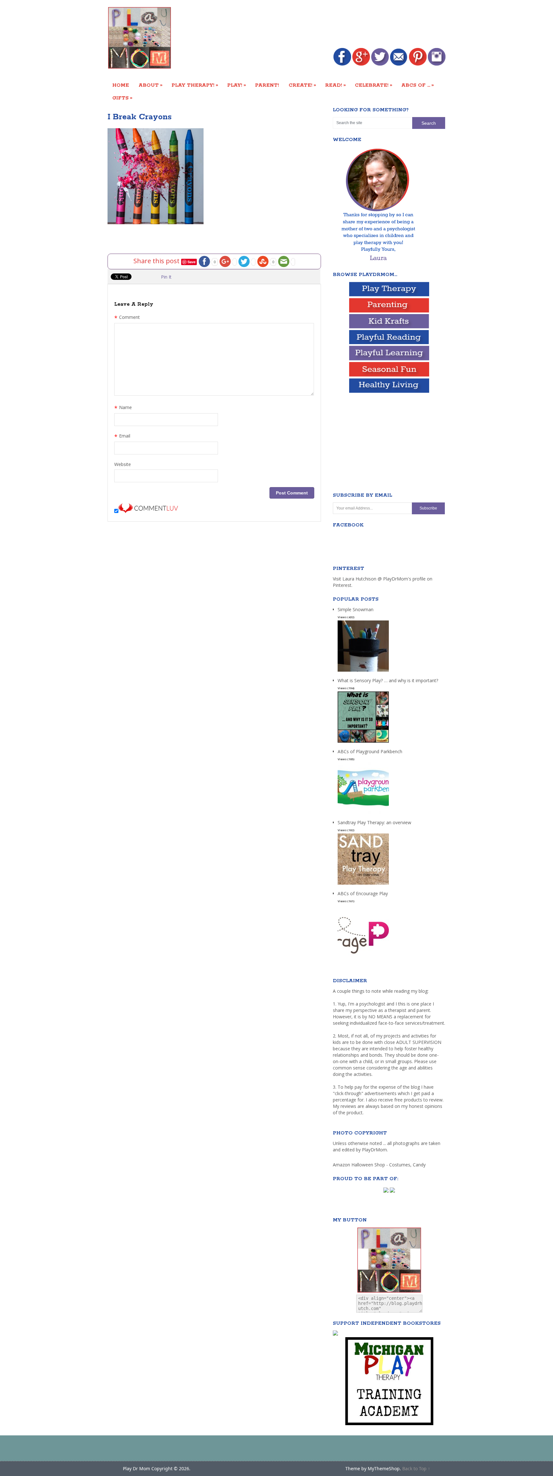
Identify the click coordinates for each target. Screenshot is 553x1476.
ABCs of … (417, 85)
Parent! (267, 85)
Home (120, 85)
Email (122, 436)
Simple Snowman (355, 609)
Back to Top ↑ (416, 1468)
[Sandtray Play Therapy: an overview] (363, 885)
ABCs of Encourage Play (363, 893)
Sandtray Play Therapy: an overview (374, 822)
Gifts (122, 98)
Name (123, 408)
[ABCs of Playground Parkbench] (363, 814)
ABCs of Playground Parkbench (370, 751)
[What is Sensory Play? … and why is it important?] (363, 743)
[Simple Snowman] (363, 672)
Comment (127, 318)
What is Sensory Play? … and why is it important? (388, 680)
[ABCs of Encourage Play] (363, 956)
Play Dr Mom (136, 1468)
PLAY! (236, 85)
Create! (302, 85)
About (151, 85)
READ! (335, 85)
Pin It (166, 277)
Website (122, 464)
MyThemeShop (384, 1468)
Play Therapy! (195, 85)
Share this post (157, 261)
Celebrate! (373, 85)
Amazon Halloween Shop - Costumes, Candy (380, 1165)
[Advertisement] (328, 24)
